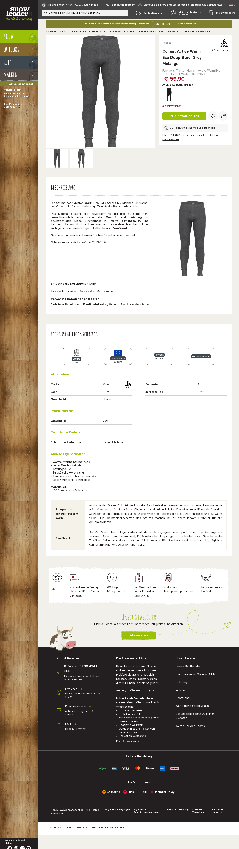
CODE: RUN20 (162, 24)
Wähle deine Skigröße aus (192, 705)
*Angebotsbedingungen (117, 809)
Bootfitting (183, 697)
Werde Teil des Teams (190, 725)
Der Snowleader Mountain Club (195, 674)
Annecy (121, 690)
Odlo (166, 42)
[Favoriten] (213, 116)
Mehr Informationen (128, 741)
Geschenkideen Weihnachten (108, 827)
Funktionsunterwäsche (113, 31)
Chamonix (137, 690)
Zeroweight (87, 291)
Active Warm (105, 291)
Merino (71, 291)
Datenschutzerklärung (177, 809)
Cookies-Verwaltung (198, 811)
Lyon (151, 690)
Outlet (68, 827)
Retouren (181, 690)
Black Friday (82, 827)
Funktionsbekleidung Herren (83, 31)
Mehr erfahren (170, 139)
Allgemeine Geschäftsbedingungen (146, 811)
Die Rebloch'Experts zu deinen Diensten (195, 715)
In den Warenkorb (184, 115)
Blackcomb (57, 291)
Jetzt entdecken (187, 23)
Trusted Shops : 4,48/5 (60, 5)
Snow (62, 31)
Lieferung (182, 682)
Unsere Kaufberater (188, 666)
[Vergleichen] (223, 116)
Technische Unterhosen (141, 31)
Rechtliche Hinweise (217, 811)
